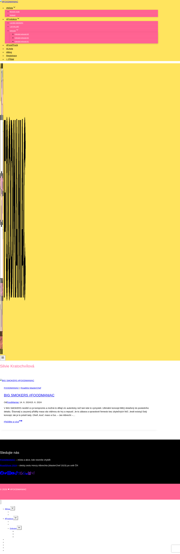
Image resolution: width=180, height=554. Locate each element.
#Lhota (9, 48)
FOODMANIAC (11, 388)
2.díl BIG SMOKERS (16, 23)
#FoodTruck (12, 45)
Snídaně (12, 15)
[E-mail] (27, 474)
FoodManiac (13, 402)
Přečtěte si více (13, 422)
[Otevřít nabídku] (3, 358)
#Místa (7, 509)
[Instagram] (9, 474)
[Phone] (19, 474)
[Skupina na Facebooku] (29, 474)
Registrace (11, 55)
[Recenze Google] (21, 474)
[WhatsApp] (24, 474)
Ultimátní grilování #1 (22, 41)
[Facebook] (2, 474)
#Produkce (9, 519)
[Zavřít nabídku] (0, 502)
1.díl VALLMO (14, 27)
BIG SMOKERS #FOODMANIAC (29, 395)
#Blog (9, 52)
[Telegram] (33, 474)
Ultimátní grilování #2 (22, 38)
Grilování (13, 528)
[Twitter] (5, 474)
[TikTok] (16, 474)
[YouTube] (12, 474)
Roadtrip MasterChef (31, 388)
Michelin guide (15, 12)
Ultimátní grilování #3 (22, 34)
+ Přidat (10, 59)
